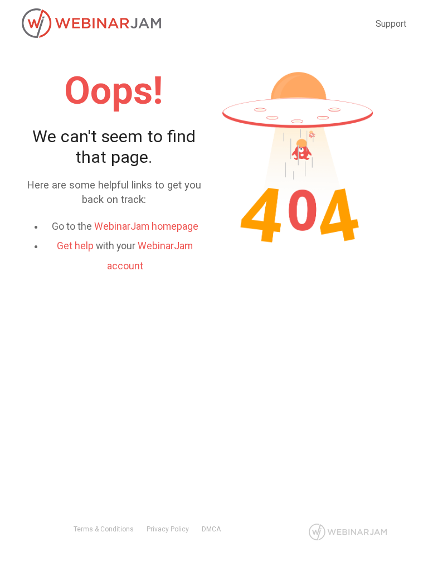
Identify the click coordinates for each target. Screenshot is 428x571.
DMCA (211, 529)
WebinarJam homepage (146, 226)
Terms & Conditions (104, 529)
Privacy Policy (168, 529)
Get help (75, 245)
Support (391, 23)
